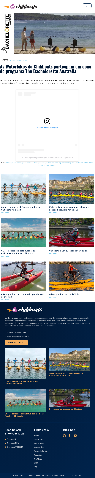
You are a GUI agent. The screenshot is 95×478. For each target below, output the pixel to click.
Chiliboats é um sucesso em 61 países (69, 251)
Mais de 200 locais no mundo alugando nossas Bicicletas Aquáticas (69, 208)
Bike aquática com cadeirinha (64, 294)
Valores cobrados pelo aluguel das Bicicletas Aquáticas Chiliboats (19, 252)
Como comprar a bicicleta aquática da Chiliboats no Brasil (21, 382)
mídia (12, 60)
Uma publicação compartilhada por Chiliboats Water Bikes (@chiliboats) (47, 158)
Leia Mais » (5, 212)
